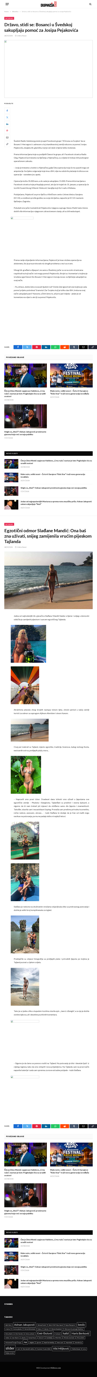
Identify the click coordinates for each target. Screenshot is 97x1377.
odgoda (32, 1342)
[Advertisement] (54, 120)
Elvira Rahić (9, 1334)
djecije (46, 1329)
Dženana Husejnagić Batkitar (74, 1329)
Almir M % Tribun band (56, 1325)
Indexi (7, 1338)
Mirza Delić (80, 1338)
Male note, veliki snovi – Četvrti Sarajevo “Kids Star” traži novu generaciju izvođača (69, 392)
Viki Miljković (61, 1348)
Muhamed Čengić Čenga (13, 1342)
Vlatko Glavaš (76, 1349)
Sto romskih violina (28, 1349)
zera (84, 1349)
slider (10, 1348)
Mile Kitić (58, 1338)
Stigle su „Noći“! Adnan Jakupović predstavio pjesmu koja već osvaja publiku (25, 433)
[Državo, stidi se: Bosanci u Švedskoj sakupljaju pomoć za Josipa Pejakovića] (48, 69)
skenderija (78, 1342)
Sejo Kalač (69, 1342)
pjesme (39, 1342)
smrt (18, 1349)
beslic (81, 1324)
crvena (7, 1329)
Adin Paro (8, 1325)
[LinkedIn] (7, 124)
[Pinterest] (7, 131)
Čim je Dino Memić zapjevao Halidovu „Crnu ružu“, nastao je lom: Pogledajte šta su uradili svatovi (25, 394)
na (25, 1342)
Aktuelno (9, 18)
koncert (41, 1338)
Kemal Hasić (32, 1338)
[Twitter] (7, 117)
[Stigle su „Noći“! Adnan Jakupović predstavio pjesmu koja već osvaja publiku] (25, 416)
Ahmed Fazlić (42, 1325)
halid (66, 1333)
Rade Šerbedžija (49, 1342)
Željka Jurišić (9, 1353)
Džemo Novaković (56, 1329)
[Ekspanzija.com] (48, 4)
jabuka (23, 1338)
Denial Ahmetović (29, 1329)
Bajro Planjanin (70, 1325)
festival (57, 1334)
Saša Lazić (60, 1342)
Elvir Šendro (19, 1334)
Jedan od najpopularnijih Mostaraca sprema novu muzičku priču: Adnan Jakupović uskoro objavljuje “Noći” (56, 502)
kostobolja (49, 1338)
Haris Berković (80, 1333)
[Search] (90, 4)
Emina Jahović (30, 1334)
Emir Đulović (45, 1333)
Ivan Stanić (15, 1338)
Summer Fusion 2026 (43, 1349)
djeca (40, 1329)
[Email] (7, 137)
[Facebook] (7, 110)
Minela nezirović (69, 1338)
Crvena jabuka (17, 1329)
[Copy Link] (7, 144)
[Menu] (7, 4)
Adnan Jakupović (24, 1324)
